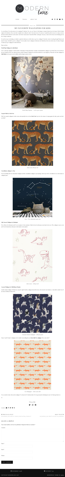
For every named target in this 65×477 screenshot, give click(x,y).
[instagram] (55, 19)
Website (2, 455)
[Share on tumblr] (14, 408)
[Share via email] (6, 408)
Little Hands (15, 48)
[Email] (60, 19)
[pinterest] (57, 19)
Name (2, 443)
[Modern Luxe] (32, 9)
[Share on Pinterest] (12, 408)
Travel (24, 19)
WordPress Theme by (55, 475)
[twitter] (52, 19)
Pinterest (49, 471)
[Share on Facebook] (8, 408)
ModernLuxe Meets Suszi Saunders (52, 415)
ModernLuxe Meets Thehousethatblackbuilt (16, 415)
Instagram (17, 471)
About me (33, 19)
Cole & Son (33, 116)
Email (2, 449)
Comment (3, 427)
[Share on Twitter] (10, 408)
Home (17, 19)
